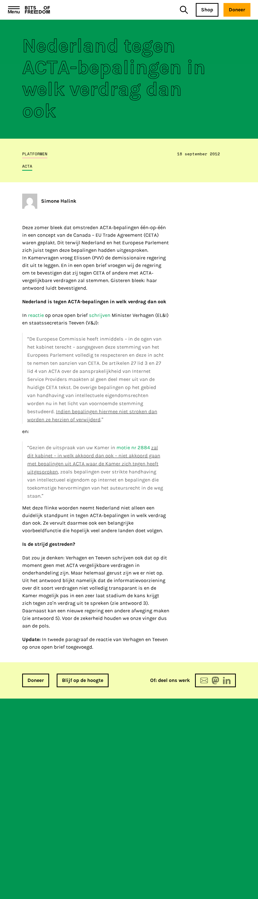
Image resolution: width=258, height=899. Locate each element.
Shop (207, 10)
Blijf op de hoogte (82, 680)
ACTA (27, 166)
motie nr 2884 (133, 448)
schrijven (99, 315)
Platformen (34, 154)
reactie (36, 315)
